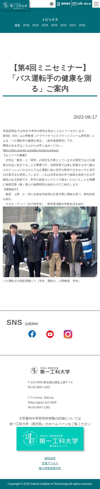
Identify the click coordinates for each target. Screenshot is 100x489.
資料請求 (65, 3)
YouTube (50, 344)
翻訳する (51, 4)
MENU (96, 4)
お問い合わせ (84, 3)
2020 (82, 25)
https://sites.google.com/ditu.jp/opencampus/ (31, 150)
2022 (63, 25)
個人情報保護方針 (50, 468)
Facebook (32, 344)
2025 (35, 25)
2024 (45, 25)
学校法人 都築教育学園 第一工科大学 (14, 5)
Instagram (67, 342)
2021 (73, 25)
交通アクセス (50, 463)
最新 (17, 25)
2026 (26, 25)
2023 (54, 25)
